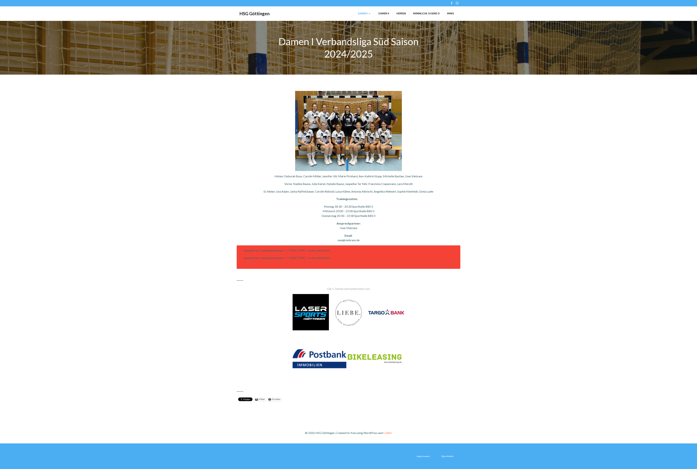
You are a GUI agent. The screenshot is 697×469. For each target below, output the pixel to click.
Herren (401, 13)
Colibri (387, 433)
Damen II (383, 13)
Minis (450, 13)
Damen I (363, 13)
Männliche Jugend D (426, 13)
